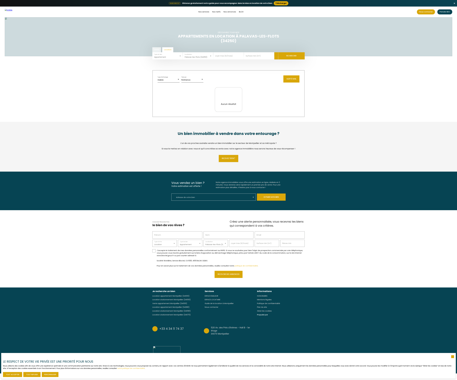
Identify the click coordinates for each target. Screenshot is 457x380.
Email (259, 235)
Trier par (183, 77)
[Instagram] (294, 330)
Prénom (157, 235)
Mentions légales (264, 299)
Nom (207, 235)
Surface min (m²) (253, 56)
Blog (241, 12)
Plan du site (262, 307)
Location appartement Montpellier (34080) (170, 307)
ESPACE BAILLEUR (211, 296)
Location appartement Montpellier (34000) (170, 296)
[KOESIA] (13, 12)
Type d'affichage (163, 77)
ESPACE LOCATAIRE (212, 299)
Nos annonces (230, 12)
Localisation (188, 54)
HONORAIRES (262, 296)
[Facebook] (289, 330)
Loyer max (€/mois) (224, 56)
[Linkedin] (303, 330)
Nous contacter (211, 307)
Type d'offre (158, 241)
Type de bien (158, 54)
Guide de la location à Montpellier (219, 303)
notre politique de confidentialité (131, 368)
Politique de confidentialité (268, 303)
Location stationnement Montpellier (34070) (171, 315)
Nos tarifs (216, 12)
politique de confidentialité (246, 266)
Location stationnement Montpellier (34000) (171, 299)
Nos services (203, 12)
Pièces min (286, 243)
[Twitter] (298, 330)
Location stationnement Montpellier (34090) (171, 311)
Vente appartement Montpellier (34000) (169, 303)
